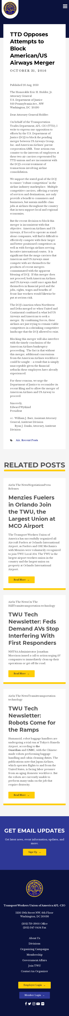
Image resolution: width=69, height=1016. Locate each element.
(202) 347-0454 (32, 927)
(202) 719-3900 (31, 923)
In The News (20, 484)
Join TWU (34, 965)
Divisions (34, 943)
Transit (17, 605)
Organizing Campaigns (34, 949)
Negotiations (36, 484)
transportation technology (38, 605)
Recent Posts (29, 440)
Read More (20, 579)
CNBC (31, 750)
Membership (35, 954)
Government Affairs (34, 960)
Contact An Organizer (34, 971)
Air (18, 440)
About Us (34, 938)
